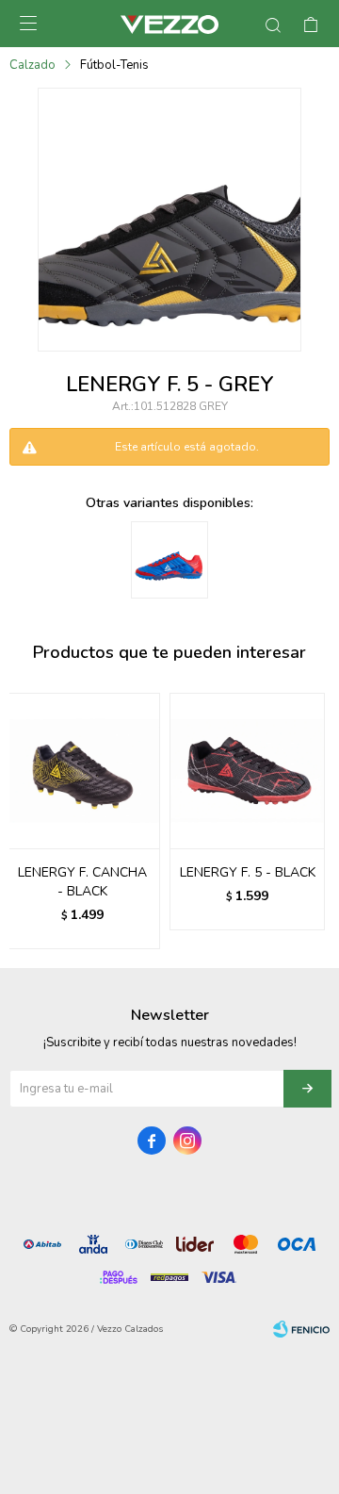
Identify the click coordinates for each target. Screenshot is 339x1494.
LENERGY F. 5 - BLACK (247, 872)
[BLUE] (169, 560)
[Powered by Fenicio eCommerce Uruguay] (301, 1329)
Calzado (32, 65)
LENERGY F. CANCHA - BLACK (82, 881)
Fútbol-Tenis (114, 65)
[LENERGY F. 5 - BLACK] (247, 770)
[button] (307, 821)
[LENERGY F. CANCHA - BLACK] (82, 770)
